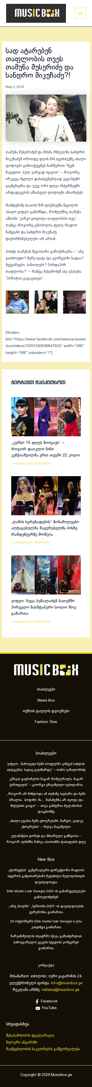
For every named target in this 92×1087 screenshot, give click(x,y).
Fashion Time (46, 722)
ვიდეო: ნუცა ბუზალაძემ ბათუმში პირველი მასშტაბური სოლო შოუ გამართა (43, 607)
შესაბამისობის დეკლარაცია (30, 1035)
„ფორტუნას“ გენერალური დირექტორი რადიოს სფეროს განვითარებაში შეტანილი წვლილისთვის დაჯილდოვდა (46, 876)
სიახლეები (46, 689)
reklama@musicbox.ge (60, 990)
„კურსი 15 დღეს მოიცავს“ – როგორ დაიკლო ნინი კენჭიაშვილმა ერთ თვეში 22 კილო (45, 449)
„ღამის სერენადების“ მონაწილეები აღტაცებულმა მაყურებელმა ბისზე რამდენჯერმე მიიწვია (45, 528)
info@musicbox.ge (67, 983)
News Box (46, 700)
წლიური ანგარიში (22, 1042)
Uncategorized (21, 463)
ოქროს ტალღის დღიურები (46, 711)
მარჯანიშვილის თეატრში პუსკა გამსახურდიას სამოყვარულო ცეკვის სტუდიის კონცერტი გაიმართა (46, 942)
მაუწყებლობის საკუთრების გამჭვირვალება (43, 1049)
